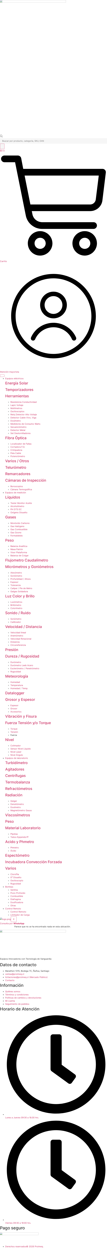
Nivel (9, 740)
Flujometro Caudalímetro (26, 560)
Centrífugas (15, 775)
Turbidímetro (16, 763)
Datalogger (14, 693)
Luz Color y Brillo (20, 596)
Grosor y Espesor (20, 699)
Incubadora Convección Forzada (33, 862)
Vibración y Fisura (21, 716)
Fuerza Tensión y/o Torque (28, 723)
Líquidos (12, 497)
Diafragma (15, 899)
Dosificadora (16, 902)
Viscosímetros (17, 815)
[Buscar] (2, 146)
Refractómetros (18, 788)
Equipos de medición (15, 492)
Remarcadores (17, 474)
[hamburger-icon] (2, 376)
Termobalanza (17, 782)
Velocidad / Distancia (23, 626)
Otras (13, 905)
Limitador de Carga (20, 915)
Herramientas (17, 396)
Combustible (16, 896)
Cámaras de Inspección (25, 480)
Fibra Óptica (15, 438)
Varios (10, 868)
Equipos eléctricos (14, 378)
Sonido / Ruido (18, 613)
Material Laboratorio (23, 828)
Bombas (9, 886)
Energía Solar (16, 383)
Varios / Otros (17, 461)
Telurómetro (15, 467)
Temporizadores (19, 389)
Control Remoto (13, 908)
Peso (9, 540)
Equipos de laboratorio (16, 758)
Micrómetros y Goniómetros (29, 566)
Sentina (14, 890)
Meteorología (16, 676)
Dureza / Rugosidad (22, 656)
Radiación (13, 795)
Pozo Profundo (17, 893)
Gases (10, 517)
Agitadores (14, 769)
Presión (11, 649)
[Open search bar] (1, 136)
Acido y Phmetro (19, 842)
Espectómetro (17, 855)
